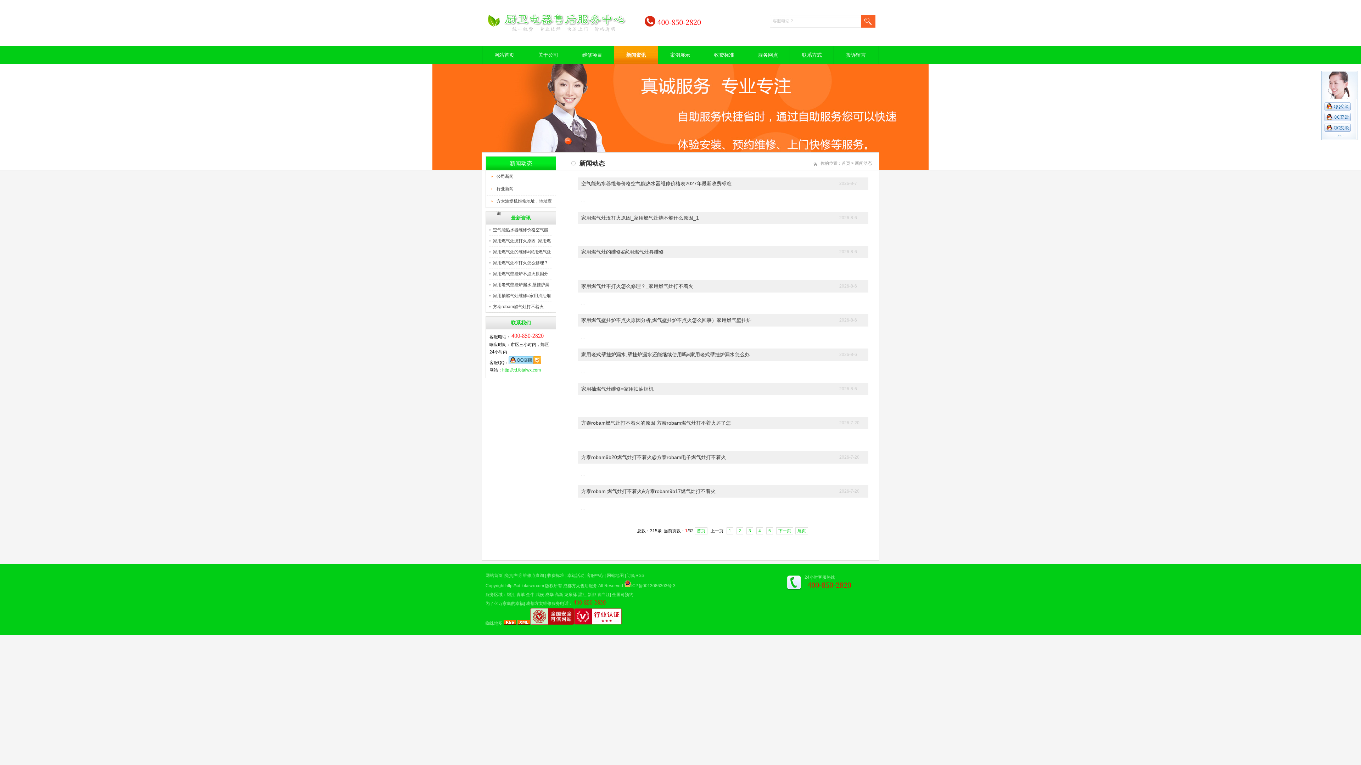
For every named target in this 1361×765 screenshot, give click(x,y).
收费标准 (724, 55)
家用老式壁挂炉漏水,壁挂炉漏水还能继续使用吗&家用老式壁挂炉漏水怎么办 (665, 354)
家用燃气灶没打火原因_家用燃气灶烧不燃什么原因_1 (640, 218)
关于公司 (548, 55)
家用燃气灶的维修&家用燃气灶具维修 (622, 252)
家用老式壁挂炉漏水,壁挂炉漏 (521, 284)
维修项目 (592, 55)
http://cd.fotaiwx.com (521, 370)
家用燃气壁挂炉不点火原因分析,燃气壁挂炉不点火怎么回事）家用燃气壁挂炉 (666, 320)
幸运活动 (575, 575)
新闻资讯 (636, 55)
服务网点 (768, 55)
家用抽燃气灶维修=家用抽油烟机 (617, 389)
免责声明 (513, 575)
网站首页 (504, 55)
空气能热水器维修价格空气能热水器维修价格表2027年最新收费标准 (656, 183)
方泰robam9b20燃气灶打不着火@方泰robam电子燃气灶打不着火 (653, 457)
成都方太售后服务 (580, 585)
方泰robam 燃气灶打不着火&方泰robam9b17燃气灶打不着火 (648, 491)
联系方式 (812, 55)
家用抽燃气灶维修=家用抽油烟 (522, 295)
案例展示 (680, 55)
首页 (846, 163)
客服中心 (595, 575)
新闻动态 (863, 163)
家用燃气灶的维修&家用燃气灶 (522, 251)
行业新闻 (505, 188)
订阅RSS (635, 575)
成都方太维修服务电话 (547, 603)
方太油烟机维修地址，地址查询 (524, 203)
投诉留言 (856, 55)
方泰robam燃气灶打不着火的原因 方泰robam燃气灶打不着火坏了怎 (656, 423)
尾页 (801, 530)
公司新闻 (505, 176)
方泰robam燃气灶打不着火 (518, 306)
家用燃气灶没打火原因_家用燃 (522, 240)
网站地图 (615, 575)
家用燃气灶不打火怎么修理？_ (522, 262)
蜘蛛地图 (494, 623)
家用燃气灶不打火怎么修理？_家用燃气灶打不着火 (637, 286)
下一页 (784, 530)
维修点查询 (533, 575)
